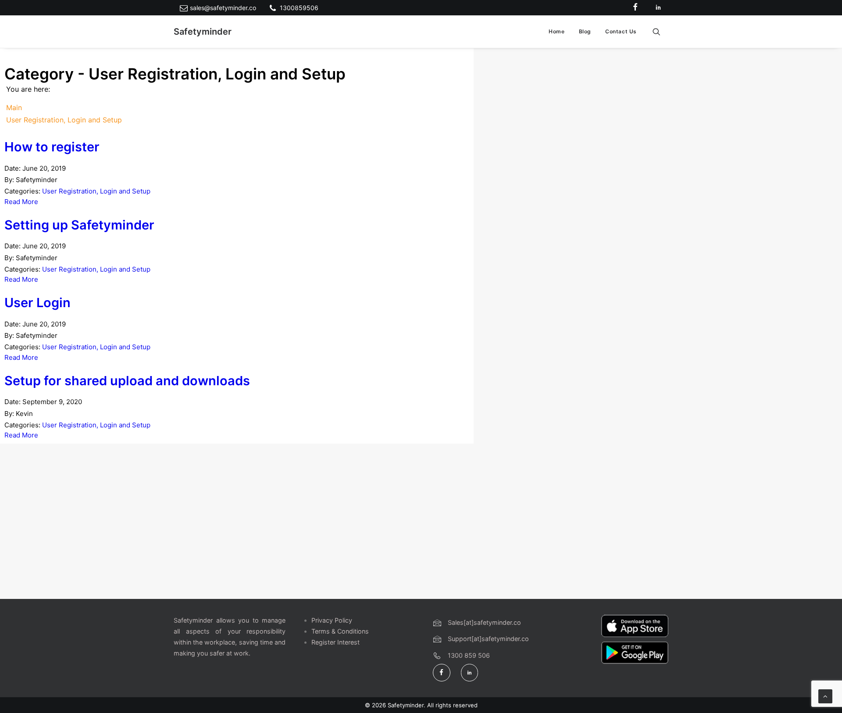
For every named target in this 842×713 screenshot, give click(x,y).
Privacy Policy (331, 620)
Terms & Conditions (340, 631)
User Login (37, 302)
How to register (52, 146)
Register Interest (335, 642)
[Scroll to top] (825, 696)
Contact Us (621, 31)
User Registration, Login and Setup (96, 191)
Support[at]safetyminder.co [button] (488, 638)
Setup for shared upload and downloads (127, 380)
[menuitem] (556, 31)
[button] (660, 31)
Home (556, 31)
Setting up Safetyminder (79, 225)
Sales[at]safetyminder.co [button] (484, 622)
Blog (585, 31)
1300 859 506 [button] (469, 655)
